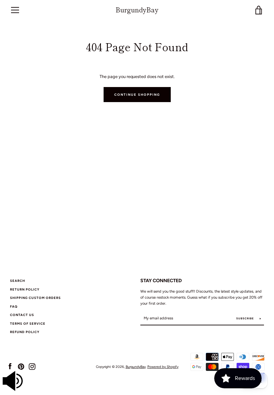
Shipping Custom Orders (35, 298)
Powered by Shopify (162, 367)
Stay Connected (161, 281)
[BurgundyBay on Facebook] (10, 366)
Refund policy (24, 332)
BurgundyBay (137, 10)
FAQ (14, 306)
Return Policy (24, 289)
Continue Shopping (137, 94)
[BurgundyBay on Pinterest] (21, 366)
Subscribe (245, 318)
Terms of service (27, 323)
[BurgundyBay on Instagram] (32, 366)
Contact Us (22, 315)
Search (17, 281)
